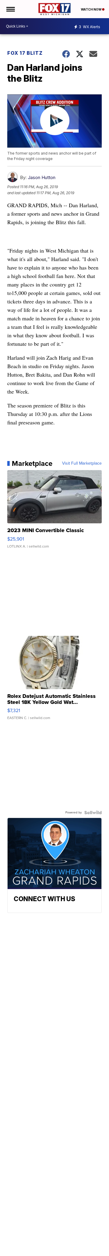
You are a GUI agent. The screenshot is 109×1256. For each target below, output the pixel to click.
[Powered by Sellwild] (93, 812)
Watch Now (91, 9)
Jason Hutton (41, 177)
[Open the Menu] (10, 9)
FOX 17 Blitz (25, 53)
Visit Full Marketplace (82, 463)
